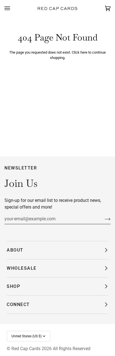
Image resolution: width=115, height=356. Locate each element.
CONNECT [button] (18, 304)
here (83, 52)
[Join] (103, 218)
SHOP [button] (13, 286)
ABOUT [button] (15, 250)
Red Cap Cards (25, 348)
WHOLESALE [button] (22, 268)
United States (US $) (26, 336)
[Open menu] (12, 8)
